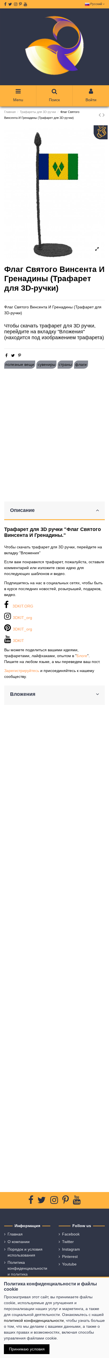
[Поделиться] (6, 355)
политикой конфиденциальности (34, 1320)
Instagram (71, 1249)
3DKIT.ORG (23, 606)
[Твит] (13, 355)
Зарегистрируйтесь (21, 670)
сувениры (46, 364)
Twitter (68, 1241)
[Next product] (104, 115)
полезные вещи (19, 364)
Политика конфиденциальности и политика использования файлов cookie (27, 1274)
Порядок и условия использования (25, 1252)
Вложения (22, 694)
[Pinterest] (19, 355)
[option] (54, 193)
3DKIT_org (22, 617)
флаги (81, 364)
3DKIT (18, 640)
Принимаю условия (27, 1349)
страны (65, 364)
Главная (15, 1234)
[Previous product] (101, 115)
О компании (19, 1241)
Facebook (71, 1234)
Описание (22, 510)
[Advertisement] (54, 435)
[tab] (54, 511)
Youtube (69, 1264)
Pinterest (70, 1256)
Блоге (82, 655)
